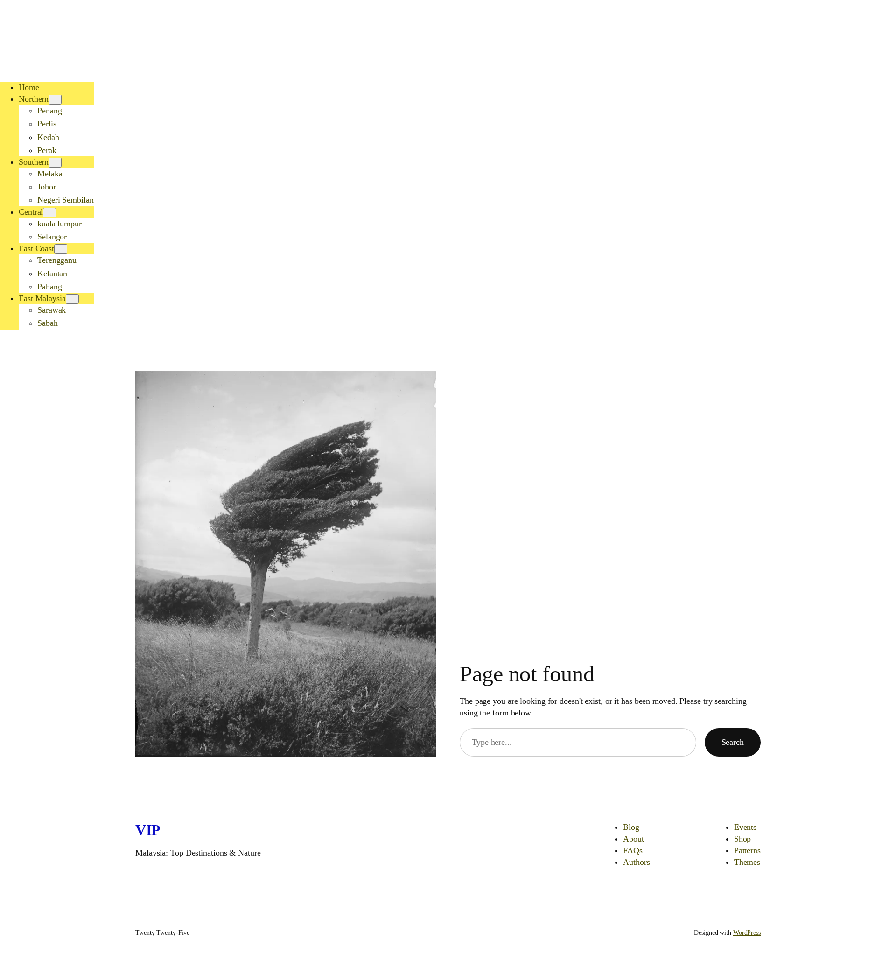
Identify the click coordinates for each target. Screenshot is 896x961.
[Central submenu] (49, 212)
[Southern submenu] (55, 163)
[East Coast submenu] (60, 249)
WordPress (747, 932)
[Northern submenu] (55, 100)
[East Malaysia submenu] (72, 299)
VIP (148, 829)
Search (732, 742)
